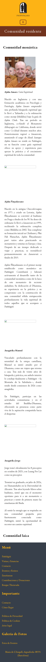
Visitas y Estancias (10, 561)
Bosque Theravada (10, 585)
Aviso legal (7, 625)
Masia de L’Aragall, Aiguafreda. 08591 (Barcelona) (23, 653)
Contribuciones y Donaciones (16, 580)
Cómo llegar (8, 607)
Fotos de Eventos (9, 643)
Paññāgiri (6, 556)
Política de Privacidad (12, 616)
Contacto (6, 565)
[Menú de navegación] (23, 22)
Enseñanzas (7, 575)
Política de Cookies (11, 620)
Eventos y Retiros (10, 570)
